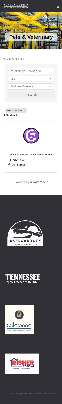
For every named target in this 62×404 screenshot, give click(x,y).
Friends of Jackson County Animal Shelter (30, 154)
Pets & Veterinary (15, 110)
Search (32, 94)
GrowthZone (39, 182)
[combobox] (31, 79)
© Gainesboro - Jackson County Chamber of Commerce (31, 393)
